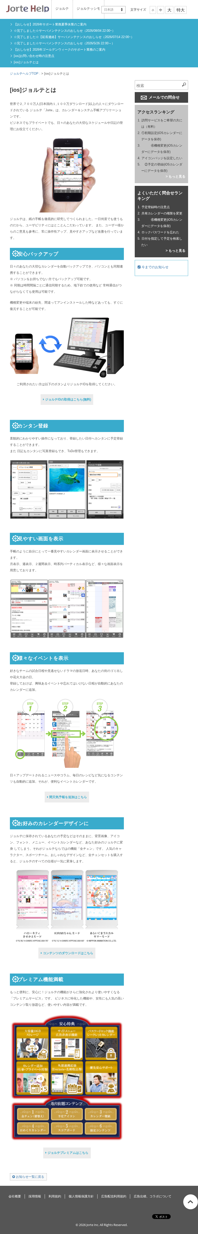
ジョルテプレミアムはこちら (67, 1153)
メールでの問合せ (164, 97)
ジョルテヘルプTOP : (25, 73)
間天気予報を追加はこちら (67, 797)
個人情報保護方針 (81, 1196)
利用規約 (55, 1196)
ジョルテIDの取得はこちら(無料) (67, 399)
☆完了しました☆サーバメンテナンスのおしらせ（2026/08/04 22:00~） (64, 30)
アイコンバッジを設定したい (161, 158)
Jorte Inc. (92, 1225)
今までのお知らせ (155, 267)
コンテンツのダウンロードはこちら (67, 953)
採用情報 (34, 1196)
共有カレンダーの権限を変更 (161, 213)
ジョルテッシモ (88, 8)
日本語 (108, 9)
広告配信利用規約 (113, 1196)
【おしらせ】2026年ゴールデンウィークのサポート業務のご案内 (59, 49)
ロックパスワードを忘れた (160, 232)
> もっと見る (175, 176)
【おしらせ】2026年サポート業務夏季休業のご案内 (50, 24)
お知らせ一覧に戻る (29, 1177)
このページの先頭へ (190, 1201)
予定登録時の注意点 (155, 207)
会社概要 (14, 1196)
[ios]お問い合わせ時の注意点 (34, 56)
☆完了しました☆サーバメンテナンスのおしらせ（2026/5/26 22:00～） (64, 43)
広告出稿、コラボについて (152, 1196)
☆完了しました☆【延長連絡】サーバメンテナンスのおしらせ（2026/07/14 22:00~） (74, 37)
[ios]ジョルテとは (26, 62)
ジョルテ (62, 8)
